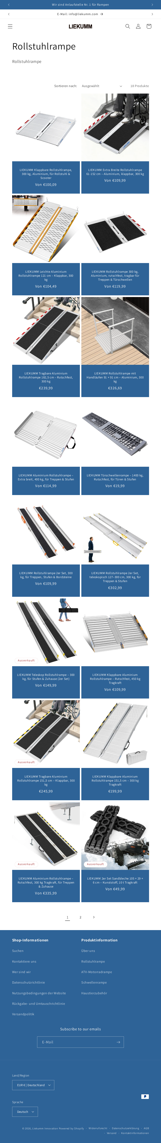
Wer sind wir (21, 972)
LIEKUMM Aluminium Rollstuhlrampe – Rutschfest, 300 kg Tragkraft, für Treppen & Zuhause (45, 882)
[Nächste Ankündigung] (152, 4)
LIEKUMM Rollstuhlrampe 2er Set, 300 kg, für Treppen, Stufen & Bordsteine (46, 575)
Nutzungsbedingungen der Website (39, 993)
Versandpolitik (23, 1014)
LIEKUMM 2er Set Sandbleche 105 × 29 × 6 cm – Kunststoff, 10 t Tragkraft (115, 880)
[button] (10, 26)
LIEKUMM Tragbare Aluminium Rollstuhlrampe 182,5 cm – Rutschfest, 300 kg (46, 377)
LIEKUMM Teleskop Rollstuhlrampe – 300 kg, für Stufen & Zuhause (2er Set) (46, 676)
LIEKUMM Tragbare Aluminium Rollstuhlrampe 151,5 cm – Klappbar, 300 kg (46, 780)
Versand (112, 1133)
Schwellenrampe (94, 982)
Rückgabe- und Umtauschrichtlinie (38, 1003)
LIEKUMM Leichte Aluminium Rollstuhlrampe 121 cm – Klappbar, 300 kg (45, 275)
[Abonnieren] (118, 1042)
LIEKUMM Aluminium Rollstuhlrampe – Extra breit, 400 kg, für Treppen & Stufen (46, 477)
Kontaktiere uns (24, 961)
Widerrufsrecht (98, 1128)
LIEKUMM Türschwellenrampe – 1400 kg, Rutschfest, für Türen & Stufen (115, 477)
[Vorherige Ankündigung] (8, 4)
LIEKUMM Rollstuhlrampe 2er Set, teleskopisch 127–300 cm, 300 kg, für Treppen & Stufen (115, 577)
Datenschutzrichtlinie (28, 982)
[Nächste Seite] (93, 917)
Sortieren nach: (65, 86)
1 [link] (68, 917)
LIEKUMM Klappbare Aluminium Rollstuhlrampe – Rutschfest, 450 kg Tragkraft (115, 679)
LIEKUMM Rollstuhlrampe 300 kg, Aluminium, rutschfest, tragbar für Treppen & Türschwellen (115, 275)
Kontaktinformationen (135, 1133)
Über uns (88, 951)
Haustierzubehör (94, 993)
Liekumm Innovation (45, 1128)
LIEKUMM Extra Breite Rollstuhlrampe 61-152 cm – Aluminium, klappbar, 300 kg (115, 172)
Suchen (18, 951)
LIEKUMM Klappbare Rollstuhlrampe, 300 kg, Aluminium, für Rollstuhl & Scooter (46, 174)
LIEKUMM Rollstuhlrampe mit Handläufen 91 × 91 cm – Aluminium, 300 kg (115, 377)
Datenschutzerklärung (125, 1128)
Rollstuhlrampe (93, 961)
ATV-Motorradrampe (96, 972)
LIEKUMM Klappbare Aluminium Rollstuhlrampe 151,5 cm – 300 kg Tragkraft (115, 780)
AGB (146, 1128)
